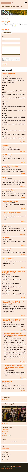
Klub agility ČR (5, 429)
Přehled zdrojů (5, 448)
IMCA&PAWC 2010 (6, 435)
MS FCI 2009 (5, 399)
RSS (10, 468)
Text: (2, 45)
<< (4, 442)
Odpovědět (22, 141)
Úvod (2, 18)
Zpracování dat (5, 468)
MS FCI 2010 (5, 431)
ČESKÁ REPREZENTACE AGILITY (11, 6)
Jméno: (3, 36)
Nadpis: (3, 40)
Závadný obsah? (17, 466)
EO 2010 (4, 433)
